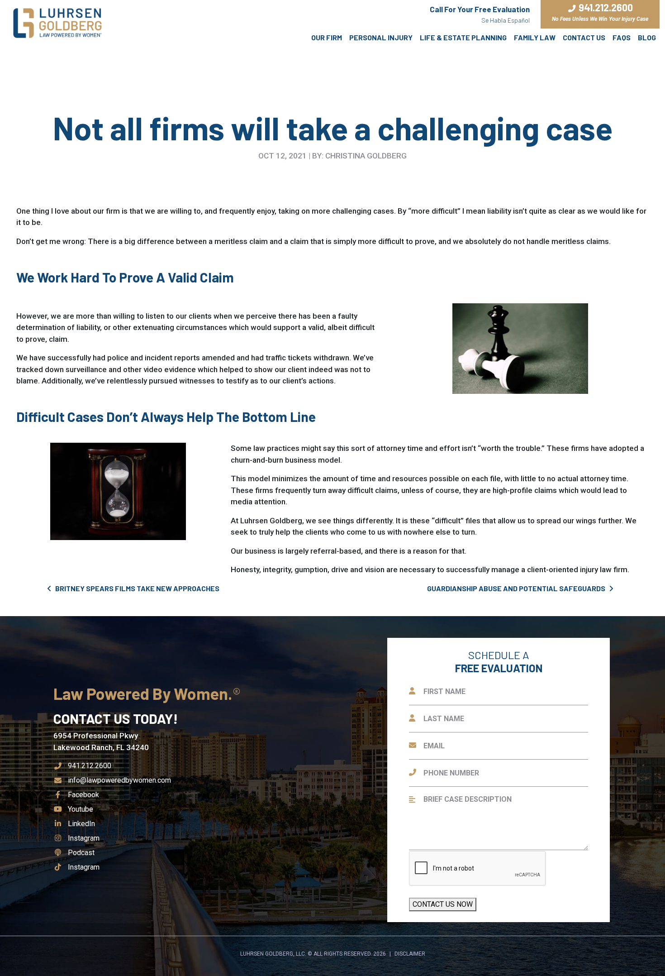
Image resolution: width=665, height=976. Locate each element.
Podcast (81, 852)
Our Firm (326, 37)
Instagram (83, 838)
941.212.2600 (89, 765)
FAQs (622, 37)
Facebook (83, 794)
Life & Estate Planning (463, 37)
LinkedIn (81, 823)
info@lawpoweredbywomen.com (119, 780)
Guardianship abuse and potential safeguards (517, 588)
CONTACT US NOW (443, 904)
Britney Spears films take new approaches (136, 588)
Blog (647, 37)
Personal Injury (381, 37)
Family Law (535, 37)
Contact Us (584, 37)
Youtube (80, 809)
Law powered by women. (144, 693)
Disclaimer (409, 954)
